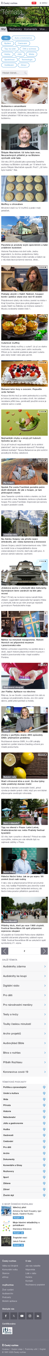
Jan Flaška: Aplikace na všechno (18, 691)
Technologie (27, 60)
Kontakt (29, 1281)
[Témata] (24, 16)
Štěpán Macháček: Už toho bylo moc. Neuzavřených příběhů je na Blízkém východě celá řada (21, 155)
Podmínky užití (31, 1349)
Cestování (22, 43)
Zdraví (23, 65)
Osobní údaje (17, 1349)
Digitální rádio (11, 985)
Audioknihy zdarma (14, 966)
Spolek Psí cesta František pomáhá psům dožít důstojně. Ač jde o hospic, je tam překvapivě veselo (23, 490)
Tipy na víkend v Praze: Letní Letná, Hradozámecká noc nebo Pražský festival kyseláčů (22, 830)
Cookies (5, 1349)
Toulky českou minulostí (17, 1023)
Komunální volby (10, 1269)
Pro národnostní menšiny (17, 1004)
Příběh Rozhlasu (12, 1062)
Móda (31, 54)
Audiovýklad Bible (13, 1043)
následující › (44, 951)
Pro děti (7, 995)
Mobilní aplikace (9, 1301)
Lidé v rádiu (31, 1273)
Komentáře (30, 29)
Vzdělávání (9, 65)
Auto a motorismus (23, 38)
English (43, 1349)
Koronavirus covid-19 (15, 1071)
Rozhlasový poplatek (35, 1284)
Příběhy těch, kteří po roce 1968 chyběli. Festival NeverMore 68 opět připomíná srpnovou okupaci (22, 928)
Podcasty (6, 1297)
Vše (6, 38)
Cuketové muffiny (10, 343)
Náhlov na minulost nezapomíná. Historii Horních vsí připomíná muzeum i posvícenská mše (22, 642)
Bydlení (7, 43)
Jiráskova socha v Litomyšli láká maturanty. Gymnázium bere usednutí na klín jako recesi (24, 591)
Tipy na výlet (10, 49)
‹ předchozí (4, 951)
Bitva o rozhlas (11, 1052)
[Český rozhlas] (9, 3)
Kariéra (29, 1277)
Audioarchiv (7, 1293)
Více (43, 29)
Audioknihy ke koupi (15, 976)
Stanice (5, 1273)
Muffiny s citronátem (12, 204)
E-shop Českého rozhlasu (17, 1204)
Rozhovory (15, 29)
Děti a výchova (29, 49)
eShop (5, 1277)
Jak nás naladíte (33, 1266)
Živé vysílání (8, 1290)
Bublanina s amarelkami (13, 106)
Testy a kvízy (10, 1014)
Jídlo (19, 54)
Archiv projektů (12, 1033)
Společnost (9, 60)
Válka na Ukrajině (10, 1266)
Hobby (7, 54)
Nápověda (30, 1269)
